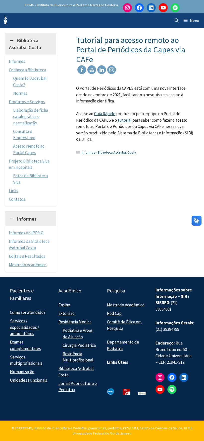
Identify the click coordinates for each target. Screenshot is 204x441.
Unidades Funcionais (28, 380)
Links (13, 190)
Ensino (64, 305)
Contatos (17, 199)
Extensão (66, 313)
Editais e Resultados (27, 256)
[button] (176, 20)
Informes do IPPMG (26, 233)
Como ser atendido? (28, 312)
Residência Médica (75, 322)
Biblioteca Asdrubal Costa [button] (25, 43)
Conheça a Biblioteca (27, 70)
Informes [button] (27, 219)
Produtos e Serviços (27, 101)
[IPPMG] (4, 20)
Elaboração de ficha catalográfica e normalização (30, 116)
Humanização (22, 371)
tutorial (125, 120)
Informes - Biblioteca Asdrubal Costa (109, 152)
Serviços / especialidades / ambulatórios (24, 327)
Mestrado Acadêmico (28, 264)
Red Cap (114, 313)
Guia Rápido (104, 113)
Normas (20, 93)
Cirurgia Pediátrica (79, 345)
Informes (17, 61)
